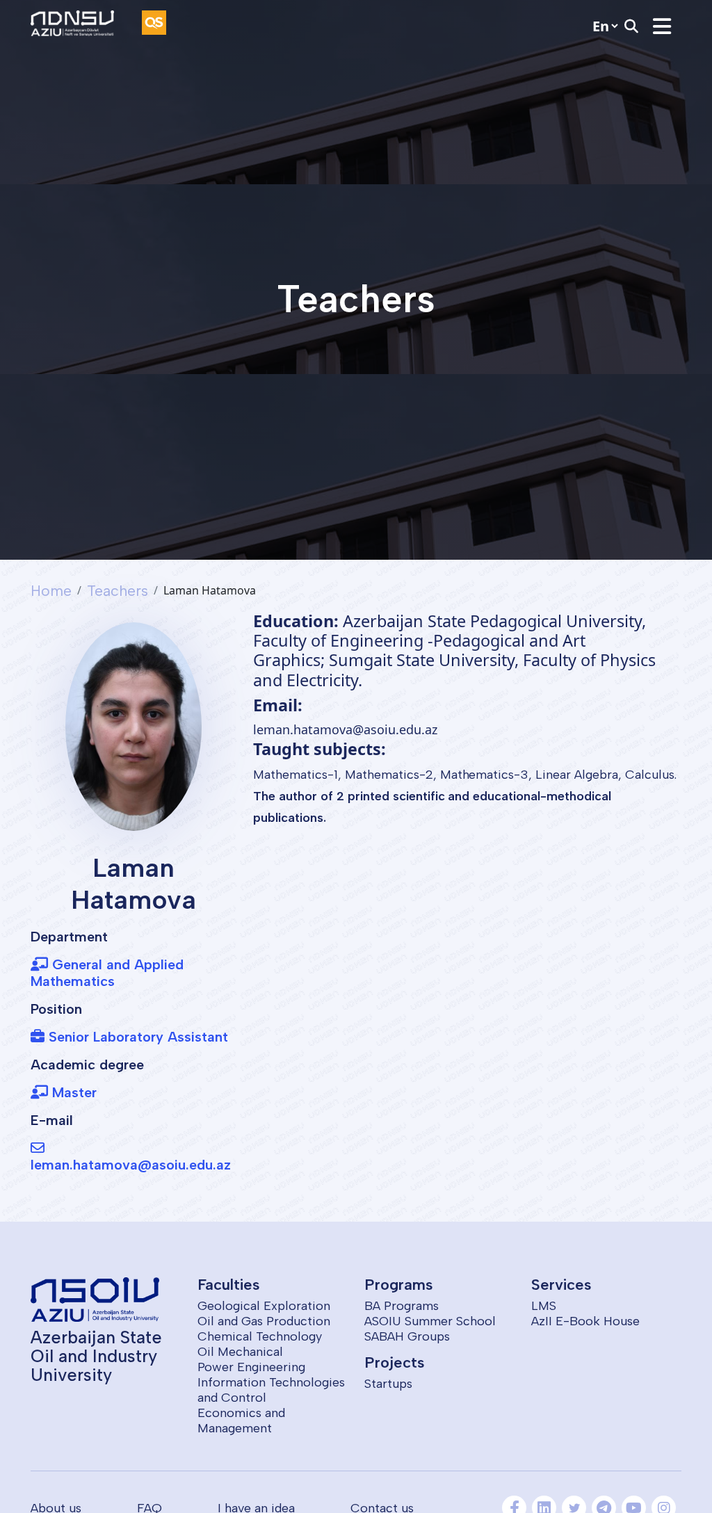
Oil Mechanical (240, 1351)
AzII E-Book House (585, 1321)
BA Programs (401, 1305)
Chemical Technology (259, 1336)
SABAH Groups (407, 1336)
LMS (543, 1305)
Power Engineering (251, 1367)
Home (51, 590)
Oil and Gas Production (263, 1321)
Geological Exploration (263, 1305)
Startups (388, 1383)
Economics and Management (241, 1420)
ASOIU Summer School (430, 1321)
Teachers (117, 590)
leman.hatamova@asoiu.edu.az (131, 1164)
